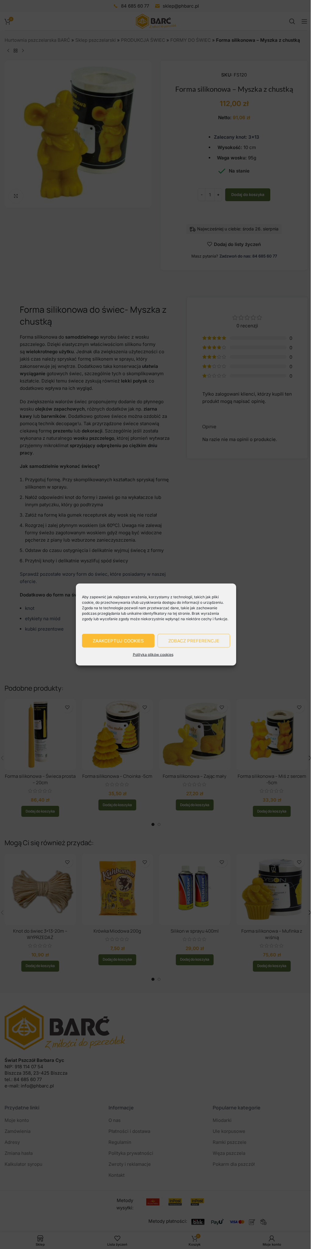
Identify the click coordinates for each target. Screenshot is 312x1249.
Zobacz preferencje (193, 640)
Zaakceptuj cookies (118, 640)
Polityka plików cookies (153, 654)
